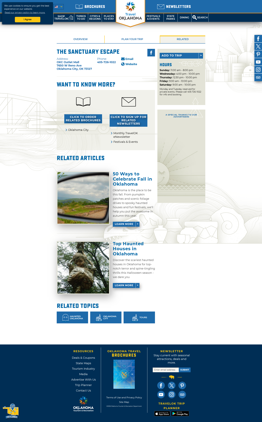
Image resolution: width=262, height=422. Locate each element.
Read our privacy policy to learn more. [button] (25, 12)
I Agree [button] (28, 19)
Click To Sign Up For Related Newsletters (128, 120)
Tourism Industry (83, 368)
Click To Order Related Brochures (83, 118)
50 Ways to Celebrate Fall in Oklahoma (132, 179)
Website (131, 64)
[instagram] (258, 69)
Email (129, 59)
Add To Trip (172, 55)
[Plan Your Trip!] (11, 411)
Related (183, 39)
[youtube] (258, 62)
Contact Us (83, 390)
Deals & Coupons (83, 357)
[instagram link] (171, 394)
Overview (80, 39)
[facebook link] (161, 385)
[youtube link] (161, 394)
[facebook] (258, 38)
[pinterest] (258, 54)
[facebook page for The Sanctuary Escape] (151, 52)
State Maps (83, 363)
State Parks (170, 17)
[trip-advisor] (258, 77)
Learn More (124, 224)
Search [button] (202, 17)
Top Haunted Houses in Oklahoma (128, 248)
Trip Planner (83, 385)
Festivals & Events (153, 17)
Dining (184, 17)
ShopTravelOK (61, 17)
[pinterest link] (182, 385)
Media (83, 374)
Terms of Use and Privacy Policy (124, 397)
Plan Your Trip (132, 39)
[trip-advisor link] (182, 394)
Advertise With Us (83, 379)
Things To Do (81, 17)
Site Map (124, 402)
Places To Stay (109, 17)
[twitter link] (171, 385)
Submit (184, 369)
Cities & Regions (95, 17)
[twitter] (258, 46)
